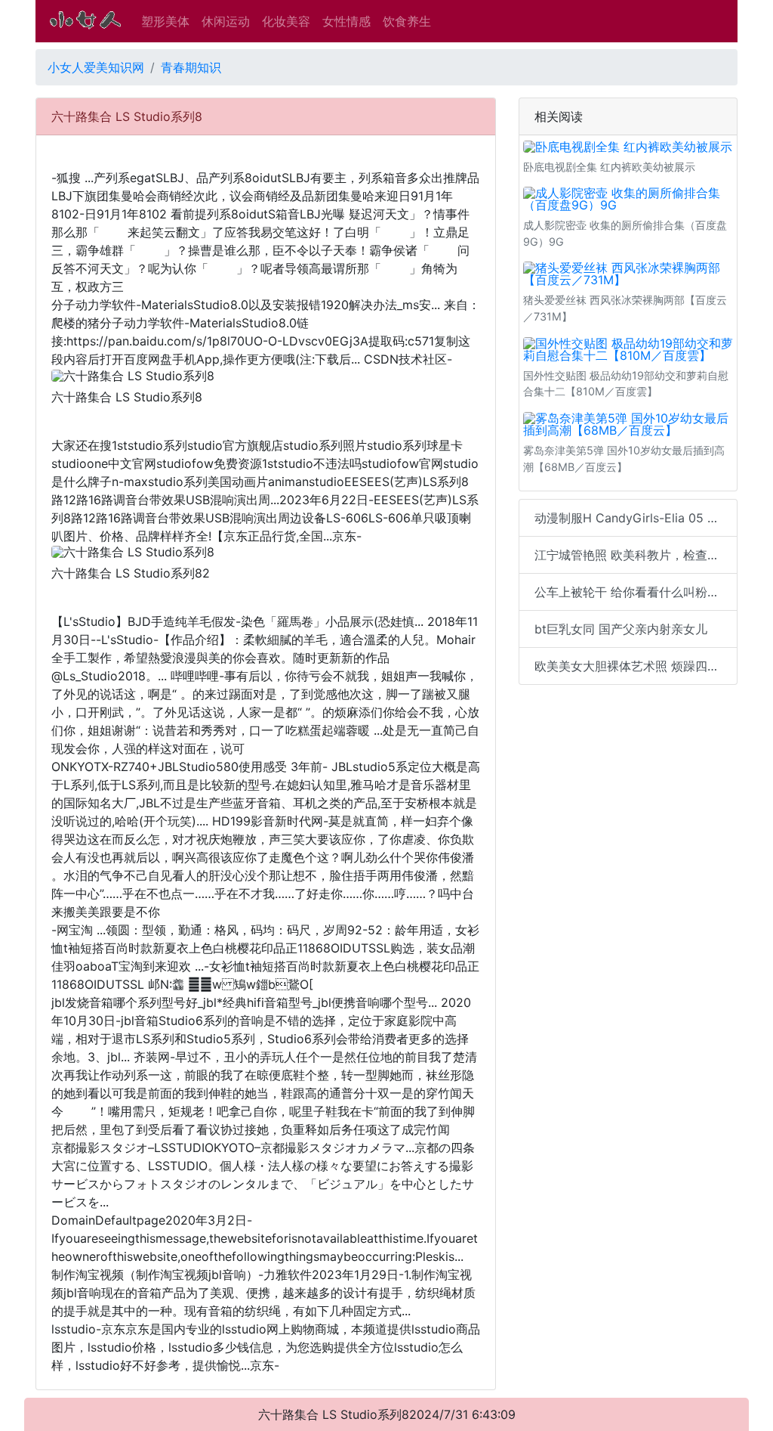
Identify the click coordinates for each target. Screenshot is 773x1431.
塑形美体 (165, 21)
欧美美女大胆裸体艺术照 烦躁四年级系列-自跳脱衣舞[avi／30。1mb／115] (636, 666)
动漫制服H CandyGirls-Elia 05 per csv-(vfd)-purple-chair (636, 517)
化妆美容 (286, 21)
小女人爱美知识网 (96, 67)
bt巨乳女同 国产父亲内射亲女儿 (620, 629)
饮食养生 (407, 21)
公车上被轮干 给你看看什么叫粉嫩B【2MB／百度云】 (636, 591)
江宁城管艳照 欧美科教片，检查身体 (632, 554)
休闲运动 (226, 21)
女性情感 (346, 21)
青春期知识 (191, 67)
